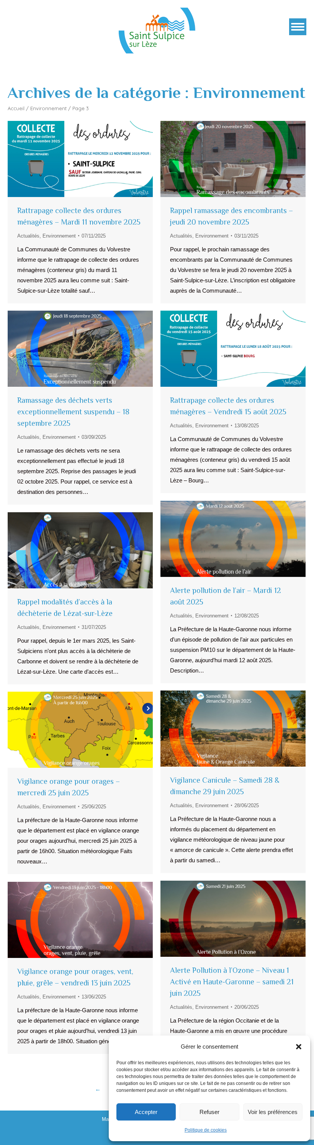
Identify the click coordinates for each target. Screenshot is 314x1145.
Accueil (16, 108)
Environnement (48, 108)
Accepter (146, 1112)
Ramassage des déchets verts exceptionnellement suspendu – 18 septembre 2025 (73, 411)
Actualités (28, 236)
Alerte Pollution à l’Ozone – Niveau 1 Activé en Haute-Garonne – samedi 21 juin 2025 (232, 981)
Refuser (209, 1112)
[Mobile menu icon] (297, 26)
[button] (299, 1047)
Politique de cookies (206, 1130)
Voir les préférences (273, 1112)
